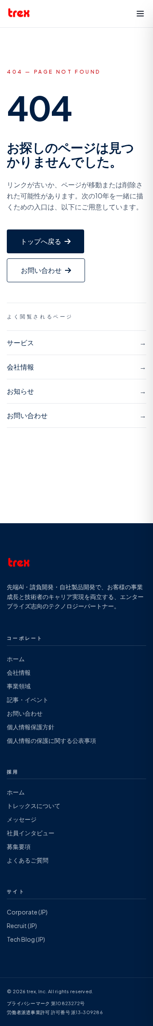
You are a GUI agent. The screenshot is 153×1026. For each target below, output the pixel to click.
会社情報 (19, 672)
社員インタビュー (30, 833)
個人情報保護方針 (30, 727)
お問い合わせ (24, 713)
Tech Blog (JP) (26, 939)
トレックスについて (33, 805)
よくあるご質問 (27, 860)
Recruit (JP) (22, 925)
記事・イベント (27, 699)
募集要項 (19, 846)
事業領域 (19, 686)
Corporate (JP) (27, 912)
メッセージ (22, 819)
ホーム (16, 658)
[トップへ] (19, 14)
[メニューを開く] (140, 13)
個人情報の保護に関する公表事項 (51, 740)
